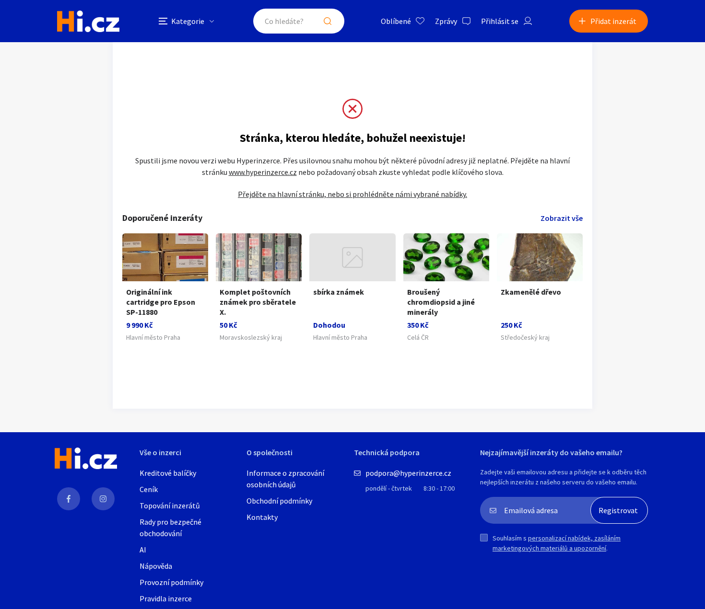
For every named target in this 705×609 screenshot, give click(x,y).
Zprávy (446, 21)
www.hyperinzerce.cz (263, 172)
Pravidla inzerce (166, 598)
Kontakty (262, 517)
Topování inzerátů (170, 505)
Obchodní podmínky (279, 501)
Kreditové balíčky (168, 473)
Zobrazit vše (561, 218)
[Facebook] (68, 498)
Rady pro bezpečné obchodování (170, 527)
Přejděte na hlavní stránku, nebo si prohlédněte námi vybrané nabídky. (352, 194)
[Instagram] (103, 498)
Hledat (327, 21)
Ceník (149, 489)
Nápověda (156, 566)
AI (143, 549)
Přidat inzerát (613, 21)
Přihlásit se (499, 21)
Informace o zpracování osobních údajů (285, 478)
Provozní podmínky (171, 582)
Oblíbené (396, 21)
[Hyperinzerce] (88, 21)
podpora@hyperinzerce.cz (408, 473)
